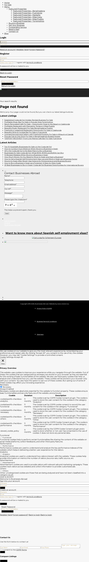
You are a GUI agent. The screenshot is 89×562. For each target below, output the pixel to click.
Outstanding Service (18, 27)
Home (7, 3)
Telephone (8, 180)
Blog (6, 34)
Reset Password (7, 84)
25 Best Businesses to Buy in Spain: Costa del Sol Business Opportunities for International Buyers (44, 165)
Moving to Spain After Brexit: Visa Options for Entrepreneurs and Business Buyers (37, 161)
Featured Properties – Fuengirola (27, 13)
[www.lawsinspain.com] (46, 238)
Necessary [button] (4, 385)
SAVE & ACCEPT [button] (7, 477)
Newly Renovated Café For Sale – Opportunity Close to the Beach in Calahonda (37, 124)
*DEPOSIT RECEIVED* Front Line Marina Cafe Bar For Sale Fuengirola (33, 138)
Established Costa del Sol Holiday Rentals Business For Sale (28, 120)
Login (44, 46)
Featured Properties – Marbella (26, 15)
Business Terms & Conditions (47, 321)
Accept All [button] (18, 357)
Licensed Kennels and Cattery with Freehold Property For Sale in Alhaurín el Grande (38, 134)
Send (2, 552)
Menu (7, 7)
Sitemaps (40, 334)
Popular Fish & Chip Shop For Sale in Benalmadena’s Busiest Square (32, 136)
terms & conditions (34, 62)
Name (7, 176)
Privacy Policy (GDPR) (44, 308)
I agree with (29, 62)
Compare (4, 561)
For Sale (7, 5)
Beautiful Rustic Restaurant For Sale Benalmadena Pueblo (28, 128)
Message (8, 193)
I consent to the (15, 550)
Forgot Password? (37, 50)
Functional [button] (4, 435)
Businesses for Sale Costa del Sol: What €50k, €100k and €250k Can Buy (34, 153)
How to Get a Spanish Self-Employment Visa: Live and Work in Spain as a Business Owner (40, 159)
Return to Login (8, 86)
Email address (10, 184)
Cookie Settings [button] (6, 357)
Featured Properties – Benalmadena (29, 11)
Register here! (6, 515)
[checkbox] (1, 549)
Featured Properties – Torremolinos (28, 21)
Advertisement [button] (6, 460)
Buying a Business (16, 23)
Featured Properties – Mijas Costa (27, 17)
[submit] (5, 171)
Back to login (34, 515)
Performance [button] (6, 444)
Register (44, 69)
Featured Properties (17, 9)
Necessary (7, 387)
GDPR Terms (21, 550)
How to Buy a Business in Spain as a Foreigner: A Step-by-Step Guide (32, 163)
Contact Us (13, 31)
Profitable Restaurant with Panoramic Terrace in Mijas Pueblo (29, 126)
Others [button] (3, 469)
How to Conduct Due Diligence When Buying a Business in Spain (31, 149)
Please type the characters (15, 199)
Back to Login (6, 73)
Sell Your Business (16, 25)
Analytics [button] (4, 452)
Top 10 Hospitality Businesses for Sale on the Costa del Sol (28, 147)
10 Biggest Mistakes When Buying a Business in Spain (26, 155)
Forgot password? (20, 515)
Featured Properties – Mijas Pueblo (28, 19)
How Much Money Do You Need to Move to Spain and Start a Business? (33, 157)
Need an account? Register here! (14, 50)
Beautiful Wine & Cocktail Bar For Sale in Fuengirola (25, 132)
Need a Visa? (14, 29)
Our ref (7, 189)
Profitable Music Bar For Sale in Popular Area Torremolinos (28, 122)
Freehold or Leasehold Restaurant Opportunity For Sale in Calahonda (32, 130)
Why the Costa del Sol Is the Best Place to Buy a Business (28, 151)
